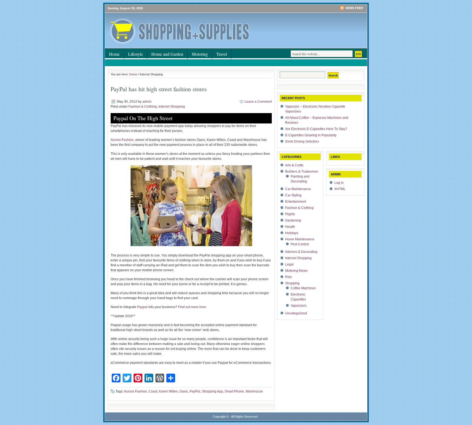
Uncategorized (296, 313)
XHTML (340, 189)
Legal (289, 264)
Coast (153, 391)
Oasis (183, 391)
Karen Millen (168, 391)
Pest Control (300, 244)
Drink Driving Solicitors (302, 141)
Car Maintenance (298, 189)
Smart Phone (234, 391)
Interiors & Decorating (301, 252)
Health (290, 227)
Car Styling (293, 195)
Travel (221, 54)
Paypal (142, 307)
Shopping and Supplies (170, 23)
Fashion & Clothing (142, 106)
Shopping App (212, 391)
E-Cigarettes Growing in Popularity (311, 135)
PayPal (195, 391)
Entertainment (295, 201)
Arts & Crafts (294, 165)
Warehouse (254, 391)
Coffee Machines (303, 288)
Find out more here (192, 307)
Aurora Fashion (122, 140)
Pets (288, 277)
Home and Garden (167, 54)
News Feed (354, 8)
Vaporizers (298, 306)
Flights (290, 214)
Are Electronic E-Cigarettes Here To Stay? (316, 129)
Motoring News (296, 271)
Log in (339, 183)
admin (147, 102)
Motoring (200, 54)
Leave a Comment (258, 102)
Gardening (293, 220)
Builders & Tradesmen (301, 171)
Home (114, 54)
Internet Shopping (171, 106)
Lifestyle (135, 54)
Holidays (291, 233)
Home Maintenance (299, 239)
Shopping (292, 283)
